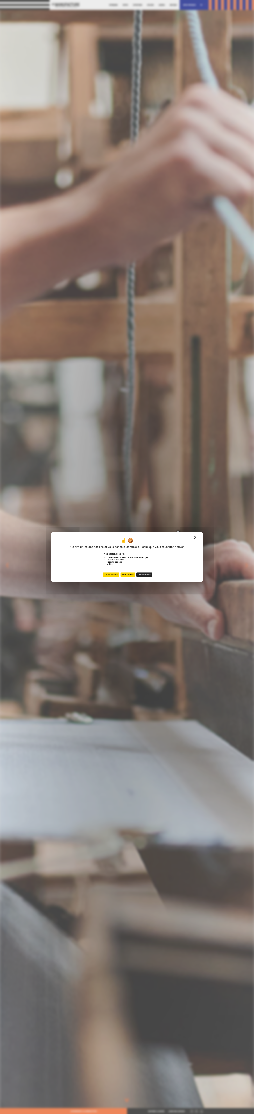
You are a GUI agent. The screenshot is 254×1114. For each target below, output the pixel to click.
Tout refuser (128, 574)
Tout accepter (111, 574)
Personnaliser (144, 574)
